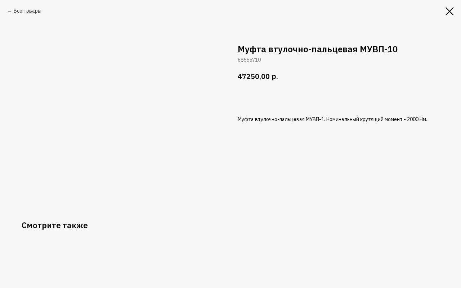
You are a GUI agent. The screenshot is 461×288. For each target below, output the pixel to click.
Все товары (27, 11)
